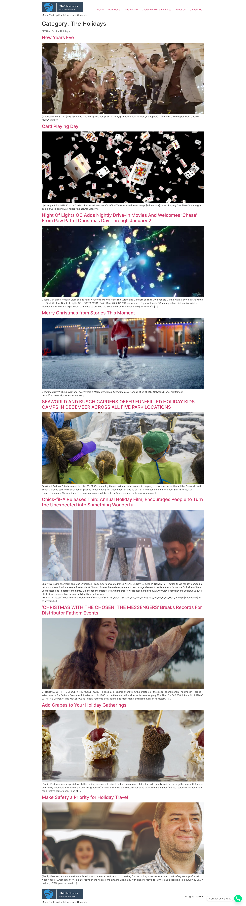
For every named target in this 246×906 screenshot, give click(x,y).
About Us (180, 9)
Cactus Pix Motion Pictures (156, 9)
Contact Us (196, 9)
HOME (100, 9)
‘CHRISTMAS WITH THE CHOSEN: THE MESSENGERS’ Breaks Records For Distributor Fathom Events (122, 610)
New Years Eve (58, 37)
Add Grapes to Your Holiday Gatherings (84, 705)
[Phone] (238, 898)
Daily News (114, 9)
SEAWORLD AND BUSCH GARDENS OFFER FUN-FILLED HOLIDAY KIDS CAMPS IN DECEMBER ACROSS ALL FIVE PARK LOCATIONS (118, 404)
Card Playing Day (60, 126)
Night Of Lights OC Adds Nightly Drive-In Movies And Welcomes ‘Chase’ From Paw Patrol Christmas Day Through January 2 (119, 217)
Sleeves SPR (131, 9)
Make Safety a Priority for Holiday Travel (85, 797)
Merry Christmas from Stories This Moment (88, 313)
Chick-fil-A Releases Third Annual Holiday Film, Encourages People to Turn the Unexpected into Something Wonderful (122, 502)
